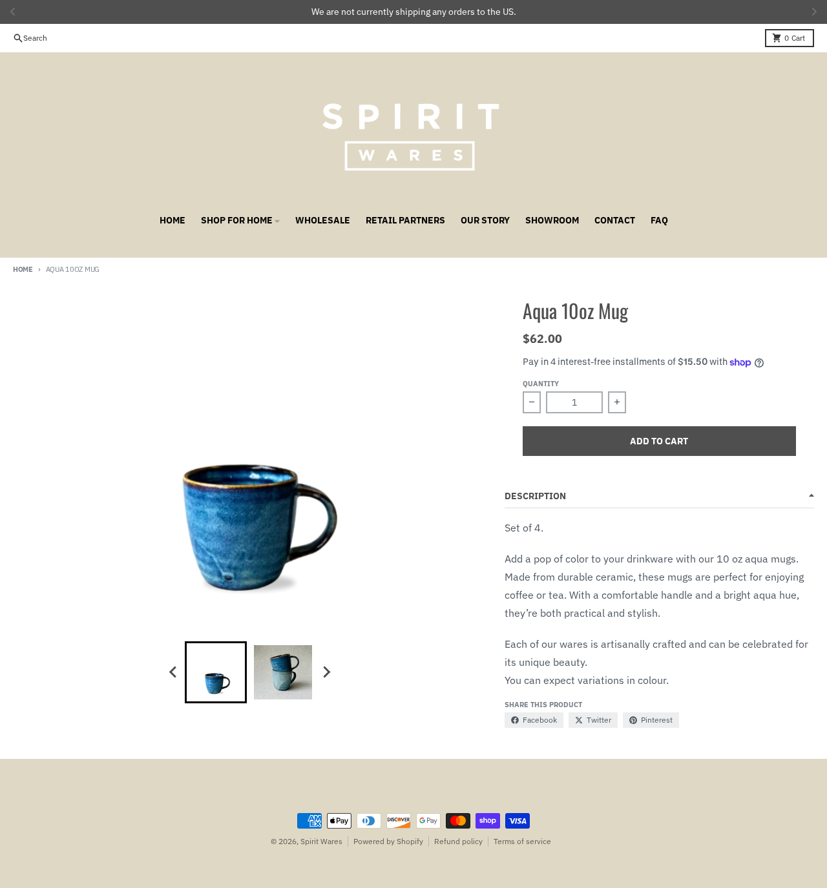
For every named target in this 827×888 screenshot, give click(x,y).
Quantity (541, 383)
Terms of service (522, 841)
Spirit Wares (321, 841)
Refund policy (458, 841)
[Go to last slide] (173, 672)
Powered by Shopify (388, 841)
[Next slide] (326, 672)
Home (23, 269)
